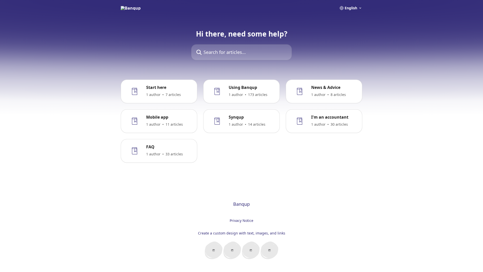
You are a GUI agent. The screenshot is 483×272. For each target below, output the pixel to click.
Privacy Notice (241, 220)
